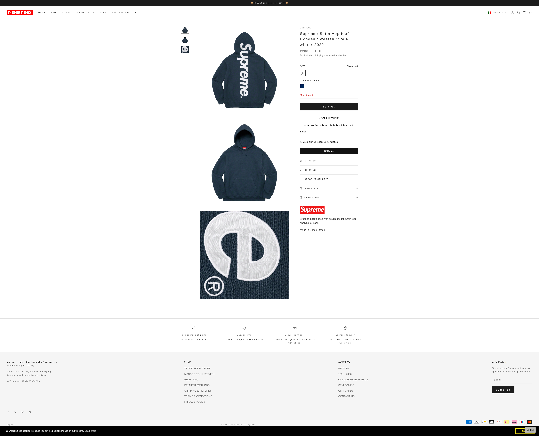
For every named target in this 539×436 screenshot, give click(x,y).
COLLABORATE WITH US (353, 379)
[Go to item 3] (185, 50)
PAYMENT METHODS (197, 385)
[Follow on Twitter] (15, 412)
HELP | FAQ (191, 379)
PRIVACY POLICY (194, 401)
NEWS (41, 12)
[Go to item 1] (185, 29)
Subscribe (503, 389)
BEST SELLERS (121, 12)
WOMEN (66, 12)
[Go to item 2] (185, 40)
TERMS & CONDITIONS (198, 396)
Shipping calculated (324, 55)
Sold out (329, 106)
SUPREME (305, 28)
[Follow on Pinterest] (30, 412)
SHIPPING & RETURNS (198, 390)
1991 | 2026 (345, 374)
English (10, 425)
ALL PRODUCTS (85, 12)
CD (137, 12)
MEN (53, 12)
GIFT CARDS (346, 390)
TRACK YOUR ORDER (197, 368)
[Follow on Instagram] (22, 412)
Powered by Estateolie (250, 425)
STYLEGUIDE (346, 385)
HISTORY (344, 368)
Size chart (352, 66)
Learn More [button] (90, 431)
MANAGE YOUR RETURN (199, 374)
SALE (103, 12)
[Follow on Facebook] (8, 412)
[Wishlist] (524, 12)
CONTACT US (346, 396)
